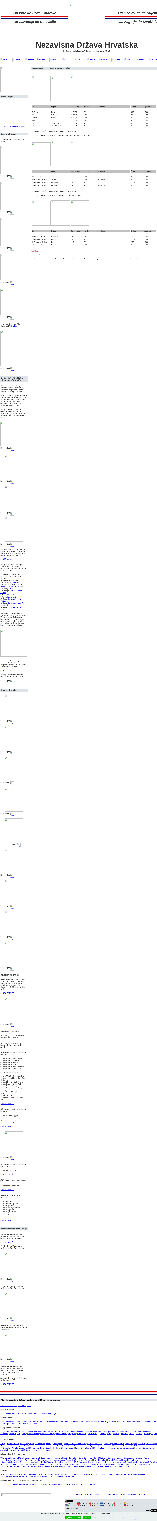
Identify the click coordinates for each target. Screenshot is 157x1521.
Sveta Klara (81, 1434)
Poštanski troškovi (36, 1476)
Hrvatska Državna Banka (49, 1474)
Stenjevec (72, 1434)
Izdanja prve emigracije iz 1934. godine (15, 1406)
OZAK (96, 1422)
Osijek (126, 1432)
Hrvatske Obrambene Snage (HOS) (63, 1460)
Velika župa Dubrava (8, 1424)
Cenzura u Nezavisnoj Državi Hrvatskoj (15, 1474)
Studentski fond (87, 1448)
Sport (77, 1448)
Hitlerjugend (57, 1444)
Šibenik (138, 1422)
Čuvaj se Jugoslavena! (125, 1458)
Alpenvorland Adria (7, 1422)
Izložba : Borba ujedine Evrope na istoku (124, 1474)
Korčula (73, 1422)
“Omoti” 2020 (67, 1464)
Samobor (4, 1434)
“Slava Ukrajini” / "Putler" (10, 1466)
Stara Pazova (61, 1434)
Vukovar (147, 1434)
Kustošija (106, 1432)
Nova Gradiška (117, 1432)
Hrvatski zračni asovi (130, 1460)
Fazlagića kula (30, 1460)
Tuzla (109, 1434)
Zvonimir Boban (124, 1466)
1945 (24, 1414)
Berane (42, 1422)
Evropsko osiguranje (43, 1444)
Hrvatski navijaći (99, 1460)
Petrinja (133, 1432)
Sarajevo (12, 1434)
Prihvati (87, 1518)
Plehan (152, 1432)
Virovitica (124, 1434)
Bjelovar (14, 1432)
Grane (44, 1432)
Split (144, 1422)
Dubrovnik (31, 1432)
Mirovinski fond (38, 1446)
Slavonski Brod (33, 1434)
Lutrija (143, 1474)
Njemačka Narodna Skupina (101, 1446)
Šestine (103, 1434)
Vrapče (131, 1434)
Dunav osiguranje (27, 1444)
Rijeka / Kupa (120, 1422)
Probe (29, 1414)
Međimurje (89, 1422)
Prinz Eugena (20, 586)
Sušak (149, 1422)
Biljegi (2, 1444)
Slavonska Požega (47, 1434)
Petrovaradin (143, 1432)
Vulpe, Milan (92, 1484)
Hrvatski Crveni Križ (94, 1444)
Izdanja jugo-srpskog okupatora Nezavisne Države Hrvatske (83, 1474)
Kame (11, 586)
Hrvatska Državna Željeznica (75, 1444)
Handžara (4, 586)
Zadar (35, 1424)
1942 (8, 1414)
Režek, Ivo (70, 1484)
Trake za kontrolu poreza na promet (120, 1448)
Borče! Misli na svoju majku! (104, 1458)
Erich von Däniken (143, 1458)
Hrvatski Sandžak (114, 1460)
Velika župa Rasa (24, 1424)
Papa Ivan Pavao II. (93, 1464)
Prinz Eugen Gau (107, 1422)
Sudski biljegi (99, 1448)
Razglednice (69, 1476)
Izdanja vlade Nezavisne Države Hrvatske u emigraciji (21, 1462)
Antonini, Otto (5, 1484)
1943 (13, 1414)
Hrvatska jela (42, 1460)
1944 (19, 1414)
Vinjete (152, 1448)
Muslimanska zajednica (63, 1446)
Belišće (35, 1422)
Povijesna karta (122, 1464)
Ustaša (100, 1466)
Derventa (22, 1432)
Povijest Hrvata (108, 1464)
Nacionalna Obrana (81, 1446)
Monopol (49, 1446)
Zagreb (154, 1434)
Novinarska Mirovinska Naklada (125, 1446)
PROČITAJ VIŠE (7, 993)
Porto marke (5, 1448)
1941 (2, 1414)
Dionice (35, 1474)
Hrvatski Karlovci (77, 1432)
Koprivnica (97, 1432)
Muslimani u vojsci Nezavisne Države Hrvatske (120, 1462)
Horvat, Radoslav (19, 1484)
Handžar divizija (13, 582)
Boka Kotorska (52, 1422)
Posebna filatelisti (45, 1414)
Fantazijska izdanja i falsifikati (11, 1460)
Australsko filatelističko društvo (65, 1458)
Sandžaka (4, 576)
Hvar (66, 1422)
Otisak (79, 1494)
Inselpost (107, 1444)
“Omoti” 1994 (56, 1464)
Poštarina (142, 1494)
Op (110, 1494)
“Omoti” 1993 (44, 1464)
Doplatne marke (13, 1444)
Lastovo (80, 1422)
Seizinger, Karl (80, 1484)
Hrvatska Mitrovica (62, 1432)
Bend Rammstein (85, 1458)
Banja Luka (27, 1422)
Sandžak (130, 1422)
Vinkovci (116, 1434)
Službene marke (67, 1448)
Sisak (24, 1434)
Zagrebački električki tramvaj (11, 1450)
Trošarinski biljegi (142, 1448)
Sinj (18, 1434)
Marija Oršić (12, 595)
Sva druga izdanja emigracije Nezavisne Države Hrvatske (43, 1466)
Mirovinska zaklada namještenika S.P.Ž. (15, 1446)
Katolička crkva (118, 1444)
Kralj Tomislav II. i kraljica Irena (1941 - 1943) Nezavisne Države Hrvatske (72, 1462)
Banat (19, 1422)
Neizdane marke (30, 1450)
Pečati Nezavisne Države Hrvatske (13, 1476)
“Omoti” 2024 (79, 1464)
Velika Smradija (110, 1466)
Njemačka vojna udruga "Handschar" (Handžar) (18, 1464)
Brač (61, 1422)
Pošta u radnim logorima (53, 1476)
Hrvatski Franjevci (85, 1460)
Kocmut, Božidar (57, 1484)
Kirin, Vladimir (32, 1484)
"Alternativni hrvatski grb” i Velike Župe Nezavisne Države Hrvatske (26, 1458)
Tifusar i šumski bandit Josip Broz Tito (81, 1466)
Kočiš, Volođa (44, 1484)
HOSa (12, 589)
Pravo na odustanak (129, 1494)
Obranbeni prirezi (146, 1446)
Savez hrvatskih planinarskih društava (45, 1448)
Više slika (13, 326)
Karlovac (88, 1432)
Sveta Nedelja (93, 1434)
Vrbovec (139, 1434)
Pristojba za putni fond (20, 1448)
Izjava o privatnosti (92, 1494)
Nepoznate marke (45, 1450)
